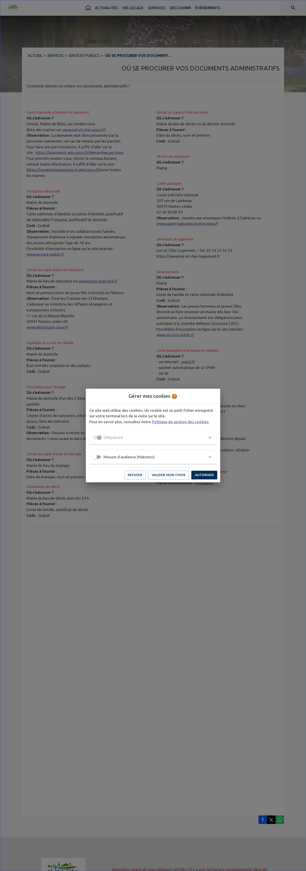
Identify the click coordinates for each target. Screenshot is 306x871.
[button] (153, 437)
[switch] (95, 457)
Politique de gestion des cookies (180, 422)
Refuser (135, 475)
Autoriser (204, 475)
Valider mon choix (168, 475)
